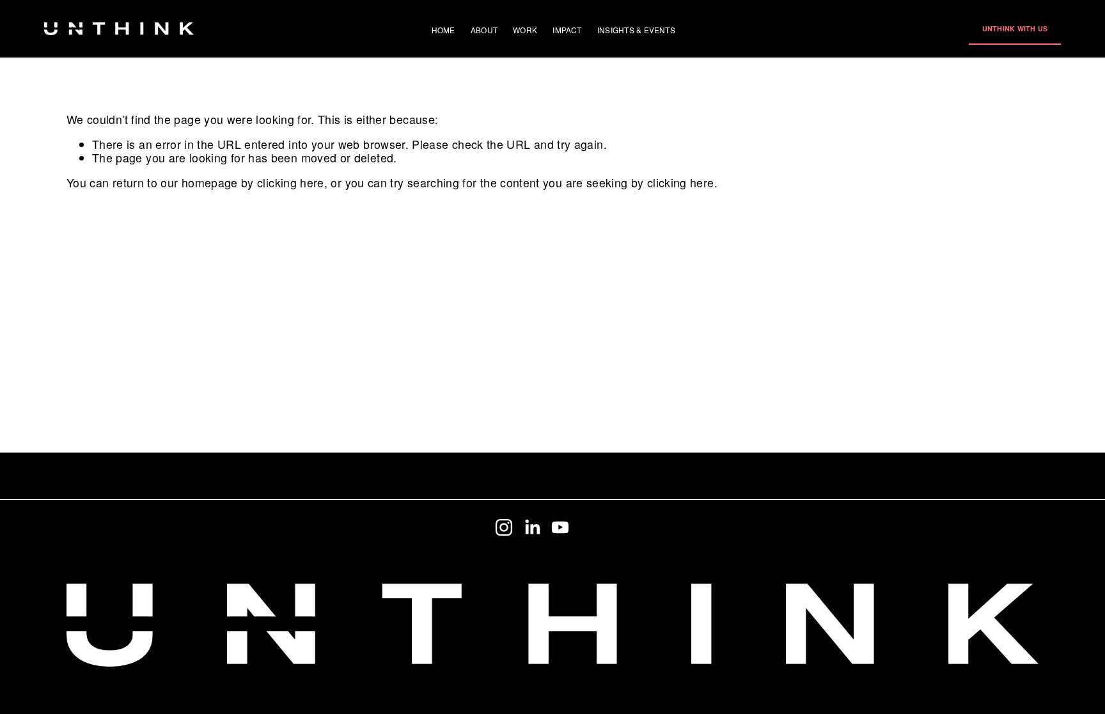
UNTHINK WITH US (1014, 28)
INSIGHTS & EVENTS (636, 29)
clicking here (290, 182)
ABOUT (484, 29)
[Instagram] (504, 527)
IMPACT (566, 29)
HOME (443, 29)
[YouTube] (560, 527)
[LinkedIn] (532, 527)
